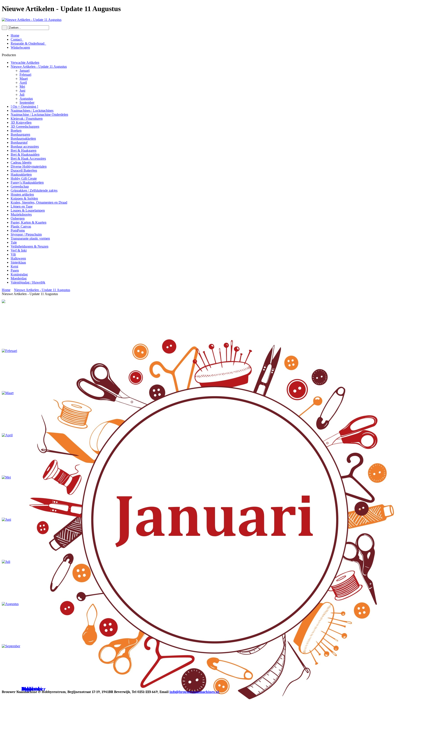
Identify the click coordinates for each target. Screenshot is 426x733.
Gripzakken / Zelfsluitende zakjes (34, 190)
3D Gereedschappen (25, 126)
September (27, 102)
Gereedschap (20, 186)
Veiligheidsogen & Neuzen (29, 246)
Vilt (13, 254)
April (23, 82)
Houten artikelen (22, 194)
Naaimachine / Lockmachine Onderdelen (39, 114)
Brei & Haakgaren (23, 150)
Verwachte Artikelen (25, 62)
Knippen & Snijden (24, 198)
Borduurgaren (20, 134)
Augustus (26, 98)
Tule (14, 242)
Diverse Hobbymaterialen (29, 166)
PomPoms (18, 230)
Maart (24, 78)
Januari (25, 70)
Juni (22, 90)
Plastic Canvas (21, 226)
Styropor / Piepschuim (26, 234)
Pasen (15, 270)
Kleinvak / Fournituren (27, 118)
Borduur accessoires (25, 146)
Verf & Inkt (19, 250)
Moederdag (19, 278)
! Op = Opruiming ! (24, 106)
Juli (22, 94)
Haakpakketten (21, 174)
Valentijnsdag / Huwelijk (28, 282)
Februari (25, 74)
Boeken (16, 130)
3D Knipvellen (21, 122)
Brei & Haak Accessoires (28, 158)
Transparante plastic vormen (30, 238)
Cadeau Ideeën (21, 162)
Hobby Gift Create (24, 178)
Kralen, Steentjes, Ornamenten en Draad (39, 202)
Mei (22, 86)
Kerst (14, 266)
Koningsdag (19, 274)
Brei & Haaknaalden (25, 154)
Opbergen (18, 218)
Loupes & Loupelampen (28, 210)
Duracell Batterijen (24, 170)
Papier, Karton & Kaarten (28, 222)
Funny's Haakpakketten (27, 182)
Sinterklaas (18, 262)
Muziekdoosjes (21, 214)
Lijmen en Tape (22, 206)
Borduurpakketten (23, 138)
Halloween (18, 258)
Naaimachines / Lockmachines (32, 110)
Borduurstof (19, 142)
